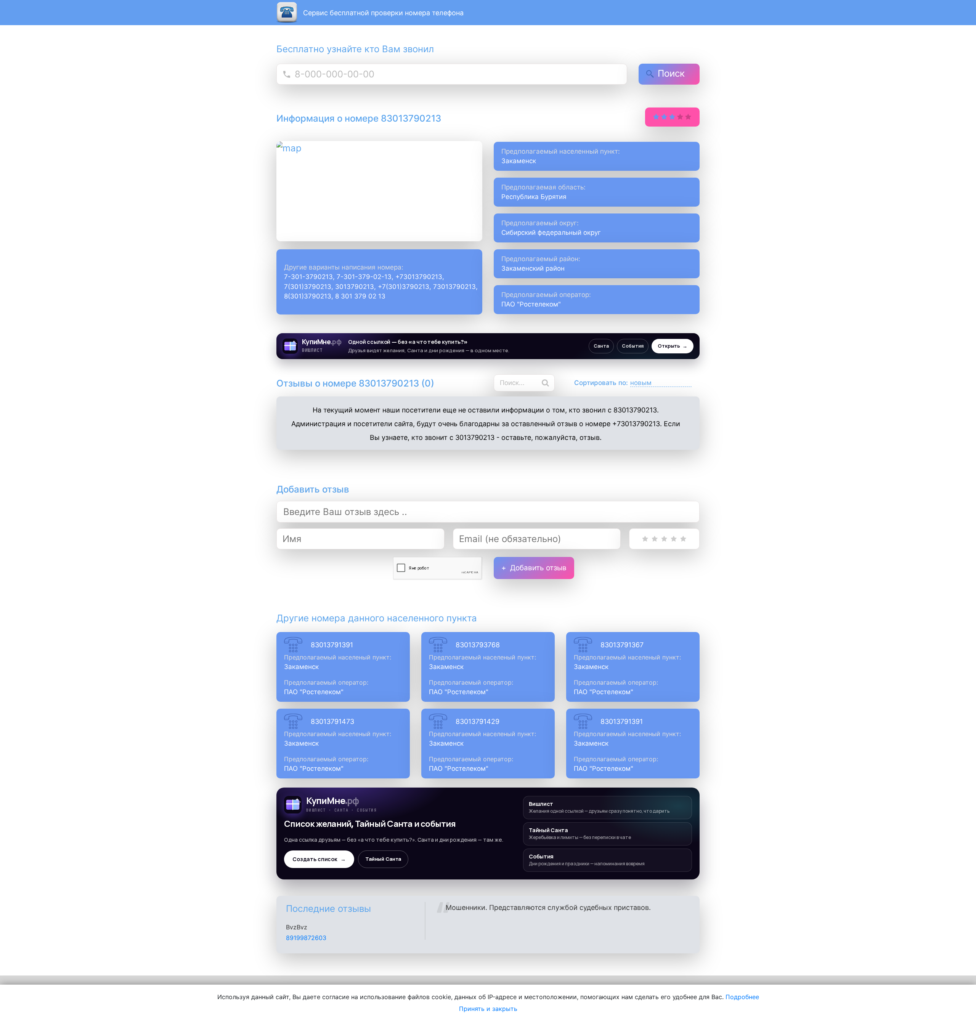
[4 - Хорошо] (674, 539)
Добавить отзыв (538, 567)
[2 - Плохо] (655, 539)
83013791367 (622, 645)
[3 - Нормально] (664, 539)
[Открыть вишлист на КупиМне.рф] (488, 346)
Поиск (671, 73)
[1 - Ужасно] (645, 539)
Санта (601, 346)
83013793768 (478, 645)
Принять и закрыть (488, 1008)
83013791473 (332, 721)
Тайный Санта (383, 859)
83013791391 (332, 645)
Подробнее (742, 997)
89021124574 (305, 938)
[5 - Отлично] (683, 539)
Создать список (319, 859)
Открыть (672, 346)
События (633, 346)
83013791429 (477, 721)
